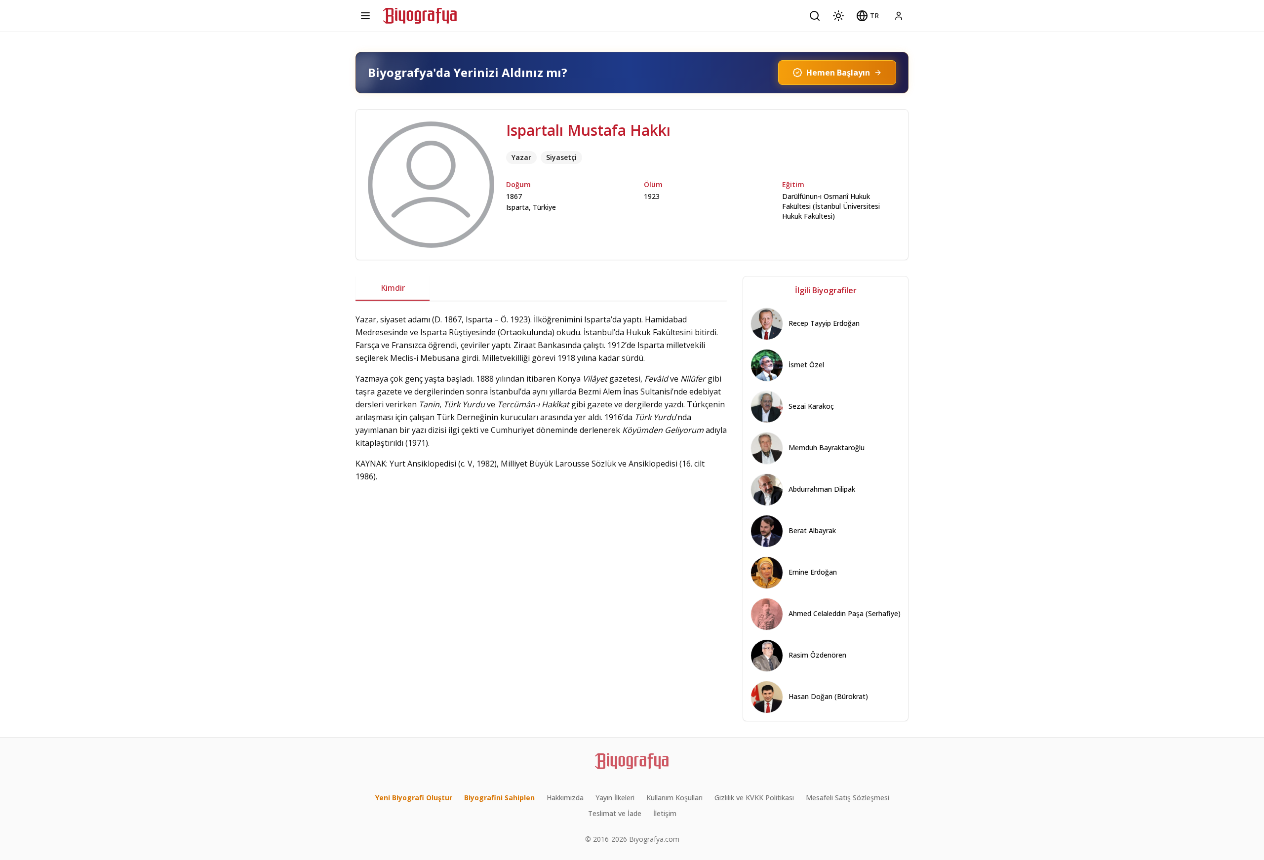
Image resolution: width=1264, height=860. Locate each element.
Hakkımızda (565, 797)
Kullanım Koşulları (674, 797)
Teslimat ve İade (614, 813)
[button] (867, 16)
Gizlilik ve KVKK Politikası (754, 797)
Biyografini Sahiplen (499, 797)
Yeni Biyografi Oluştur (413, 797)
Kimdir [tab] (393, 287)
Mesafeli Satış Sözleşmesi (847, 797)
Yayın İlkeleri (614, 797)
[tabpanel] (541, 398)
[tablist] (541, 288)
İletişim (664, 813)
